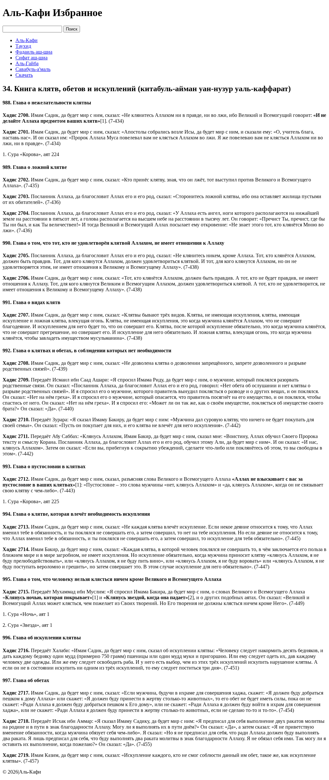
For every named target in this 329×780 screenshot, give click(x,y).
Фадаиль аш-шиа (33, 52)
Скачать (24, 75)
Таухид (23, 46)
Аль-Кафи (26, 40)
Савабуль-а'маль (32, 69)
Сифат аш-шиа (31, 57)
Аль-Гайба (27, 63)
